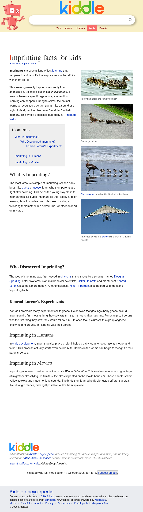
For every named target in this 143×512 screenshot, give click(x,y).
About (37, 503)
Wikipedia (50, 499)
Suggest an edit (107, 472)
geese (37, 187)
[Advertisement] (71, 41)
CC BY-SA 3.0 (46, 496)
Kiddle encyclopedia (42, 454)
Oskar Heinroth (87, 281)
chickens (66, 276)
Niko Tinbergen (79, 286)
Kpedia (92, 28)
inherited (70, 115)
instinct (13, 119)
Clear (123, 20)
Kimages (80, 28)
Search (130, 20)
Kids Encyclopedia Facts (23, 63)
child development (23, 343)
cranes (105, 236)
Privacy (49, 503)
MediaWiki (100, 499)
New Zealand (87, 194)
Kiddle (13, 503)
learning (57, 70)
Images (68, 28)
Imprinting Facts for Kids (24, 463)
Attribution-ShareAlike (37, 458)
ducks (25, 187)
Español (103, 28)
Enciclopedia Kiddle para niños (91, 503)
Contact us (64, 503)
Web (59, 28)
